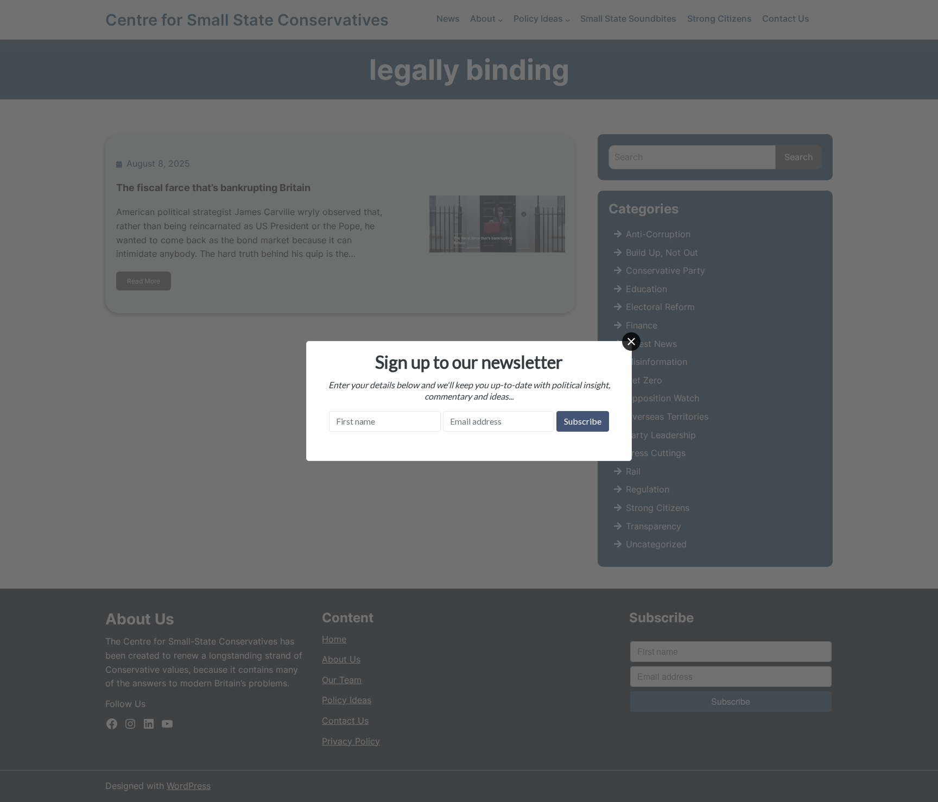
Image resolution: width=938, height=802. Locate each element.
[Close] (631, 341)
